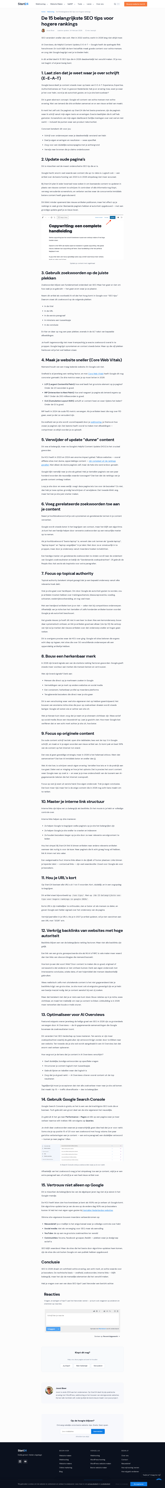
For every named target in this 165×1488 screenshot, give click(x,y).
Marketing (50, 12)
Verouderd (98, 1366)
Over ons (100, 4)
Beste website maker (98, 1468)
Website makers (65, 1463)
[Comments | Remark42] (82, 1324)
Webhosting (40, 4)
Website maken (65, 1455)
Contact (124, 1460)
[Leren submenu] (93, 4)
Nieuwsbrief (125, 1463)
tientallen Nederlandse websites (98, 1210)
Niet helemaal (81, 1366)
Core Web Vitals (95, 373)
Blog (61, 1471)
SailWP (70, 4)
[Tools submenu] (84, 4)
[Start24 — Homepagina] (24, 4)
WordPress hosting (97, 1460)
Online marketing (65, 1468)
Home (43, 12)
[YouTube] (25, 1461)
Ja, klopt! (66, 1366)
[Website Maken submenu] (64, 4)
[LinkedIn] (20, 1461)
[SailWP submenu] (75, 4)
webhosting (96, 422)
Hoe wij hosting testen (130, 1468)
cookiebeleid (105, 1484)
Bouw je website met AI (135, 4)
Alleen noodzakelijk (122, 1484)
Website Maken (56, 4)
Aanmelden (97, 1431)
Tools (80, 4)
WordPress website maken (100, 1463)
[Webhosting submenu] (47, 4)
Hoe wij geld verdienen (130, 1471)
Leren (89, 4)
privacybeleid (93, 1484)
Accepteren (139, 1484)
